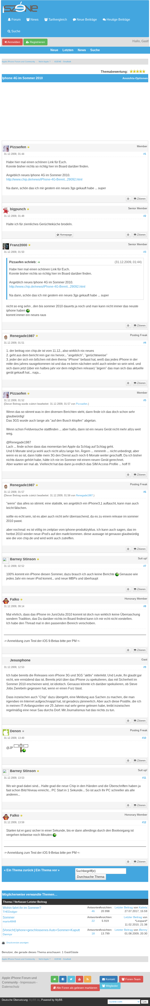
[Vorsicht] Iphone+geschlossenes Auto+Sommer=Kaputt (41, 930)
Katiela (143, 907)
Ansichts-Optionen (135, 78)
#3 (144, 252)
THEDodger (10, 911)
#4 (144, 342)
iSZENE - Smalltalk (62, 61)
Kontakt (110, 979)
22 (93, 920)
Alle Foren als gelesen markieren (76, 987)
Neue (54, 50)
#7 (144, 566)
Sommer (8, 917)
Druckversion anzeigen (17, 942)
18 (93, 933)
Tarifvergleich (57, 19)
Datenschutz (10, 986)
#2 (144, 216)
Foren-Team (133, 979)
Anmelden (13, 42)
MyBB (58, 1000)
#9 (144, 667)
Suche (15, 31)
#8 (144, 606)
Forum (16, 19)
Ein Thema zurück (19, 870)
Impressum (28, 982)
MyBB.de (34, 1000)
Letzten (67, 50)
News (34, 19)
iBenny (143, 929)
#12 (144, 822)
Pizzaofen (81, 404)
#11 (144, 778)
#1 (144, 154)
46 (93, 911)
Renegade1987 (84, 495)
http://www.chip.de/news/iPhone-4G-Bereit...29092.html (44, 179)
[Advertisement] (75, 111)
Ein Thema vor (46, 870)
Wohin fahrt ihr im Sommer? (22, 907)
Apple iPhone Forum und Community (18, 61)
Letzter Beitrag (124, 907)
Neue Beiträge (86, 19)
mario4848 (9, 921)
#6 (144, 492)
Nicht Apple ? (45, 61)
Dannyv (7, 934)
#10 (144, 738)
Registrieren (37, 42)
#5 (144, 400)
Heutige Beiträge (118, 19)
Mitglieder (111, 985)
